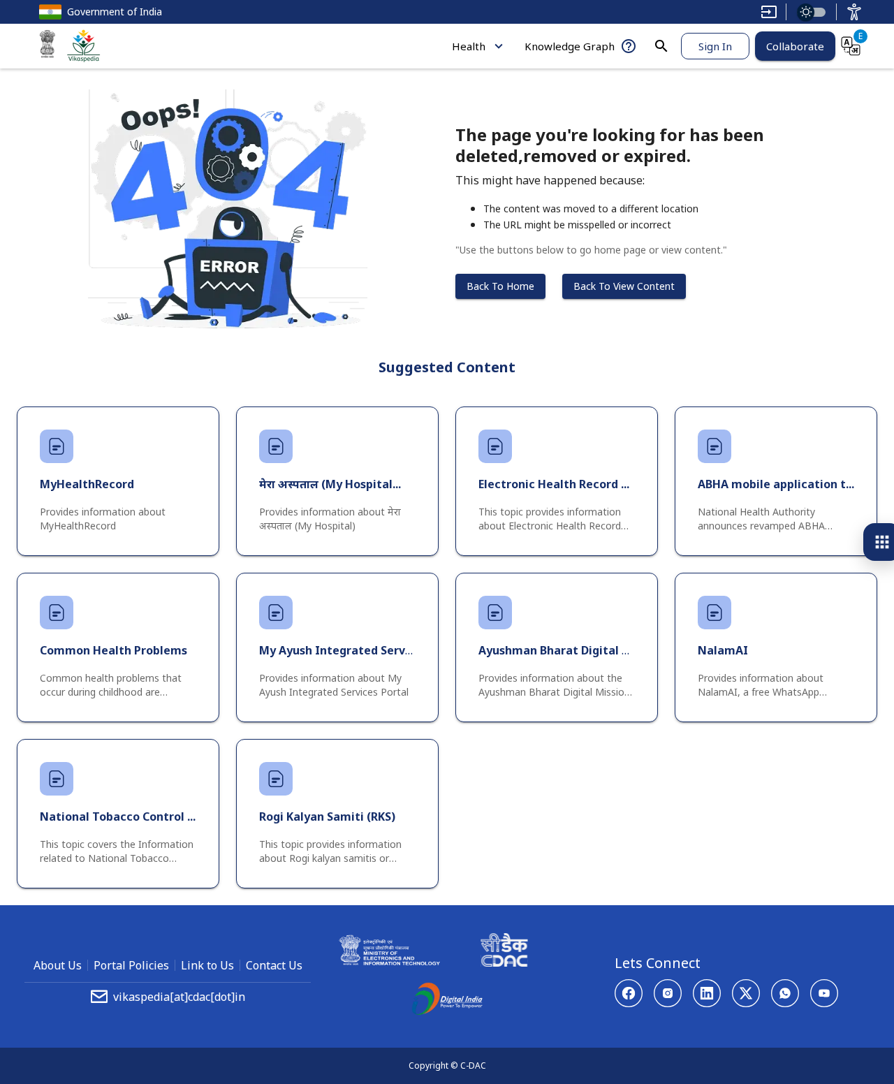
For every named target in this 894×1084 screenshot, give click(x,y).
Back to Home (500, 286)
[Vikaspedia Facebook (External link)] (629, 993)
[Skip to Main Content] (769, 12)
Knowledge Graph (570, 46)
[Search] (661, 46)
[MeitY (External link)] (47, 46)
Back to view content (624, 286)
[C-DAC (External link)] (504, 952)
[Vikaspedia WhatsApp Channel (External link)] (785, 993)
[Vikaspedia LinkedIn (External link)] (707, 993)
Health (468, 46)
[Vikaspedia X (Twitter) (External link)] (746, 993)
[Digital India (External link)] (447, 1001)
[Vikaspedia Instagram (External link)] (668, 993)
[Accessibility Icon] (854, 12)
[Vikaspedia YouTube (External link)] (824, 993)
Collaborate (795, 46)
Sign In (715, 46)
